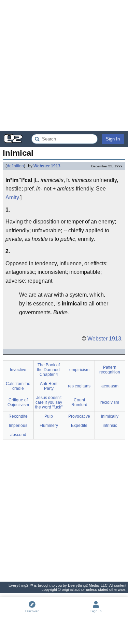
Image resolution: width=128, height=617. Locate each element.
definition (15, 166)
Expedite (79, 425)
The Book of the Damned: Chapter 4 (49, 370)
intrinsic (110, 425)
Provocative (79, 416)
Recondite (18, 416)
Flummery (49, 425)
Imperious (18, 425)
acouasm (109, 386)
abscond (18, 434)
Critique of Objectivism (18, 402)
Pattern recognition (109, 369)
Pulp (48, 416)
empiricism (79, 369)
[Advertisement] (64, 65)
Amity (12, 197)
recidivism (109, 402)
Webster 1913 (46, 166)
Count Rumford (79, 402)
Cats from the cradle (18, 386)
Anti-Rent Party (48, 386)
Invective (18, 369)
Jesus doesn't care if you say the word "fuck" (48, 402)
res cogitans (79, 386)
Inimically (109, 416)
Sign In (113, 138)
